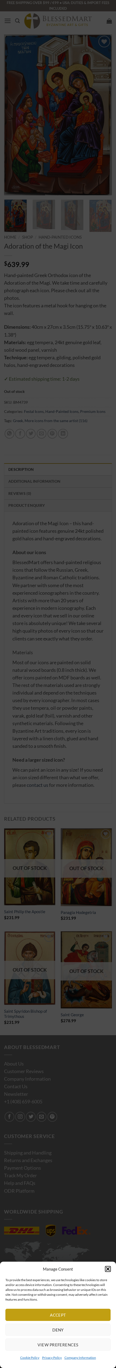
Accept (58, 1315)
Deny (58, 1329)
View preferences (57, 1344)
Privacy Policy (52, 1358)
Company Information (80, 1358)
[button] (108, 1269)
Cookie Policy (29, 1358)
